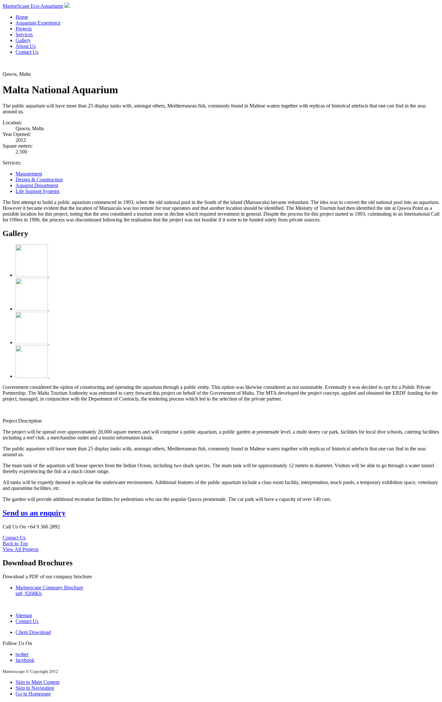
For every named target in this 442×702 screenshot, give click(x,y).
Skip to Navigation (35, 688)
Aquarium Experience (38, 23)
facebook (25, 660)
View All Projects (21, 549)
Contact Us (27, 52)
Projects (24, 28)
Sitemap (24, 615)
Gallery (23, 40)
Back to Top (15, 543)
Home (22, 17)
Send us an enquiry (34, 513)
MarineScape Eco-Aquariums (33, 6)
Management (29, 173)
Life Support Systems (38, 191)
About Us (26, 46)
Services (24, 34)
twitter (22, 654)
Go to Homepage (33, 693)
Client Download (33, 632)
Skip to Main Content (38, 682)
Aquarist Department (37, 185)
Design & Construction (39, 179)
